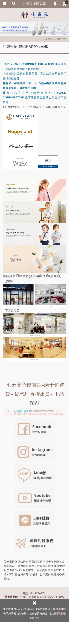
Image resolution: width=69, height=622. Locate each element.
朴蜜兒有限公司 (34, 4)
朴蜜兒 (34, 15)
